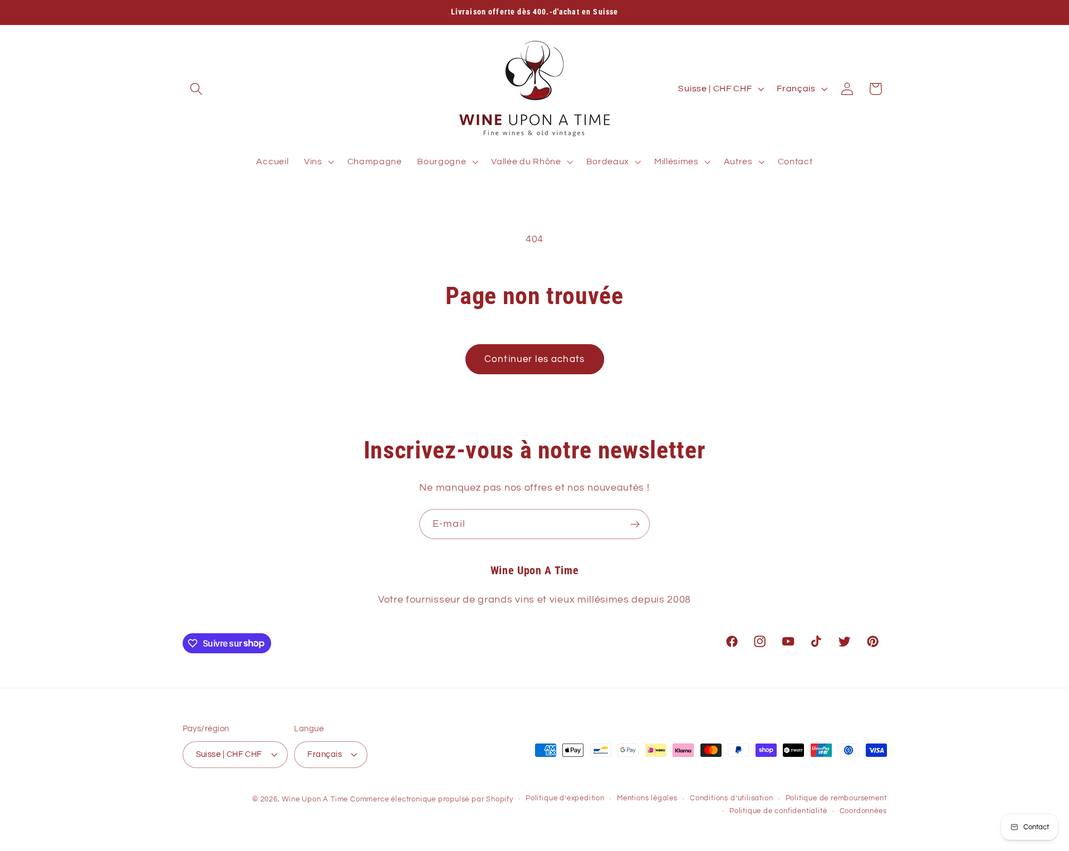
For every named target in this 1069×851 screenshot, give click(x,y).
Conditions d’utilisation (731, 798)
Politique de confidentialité (778, 811)
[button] (197, 89)
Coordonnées (863, 811)
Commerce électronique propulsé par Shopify (431, 799)
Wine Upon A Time (315, 799)
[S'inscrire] (635, 524)
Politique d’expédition (565, 798)
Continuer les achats (534, 359)
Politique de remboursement (836, 798)
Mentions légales (647, 798)
